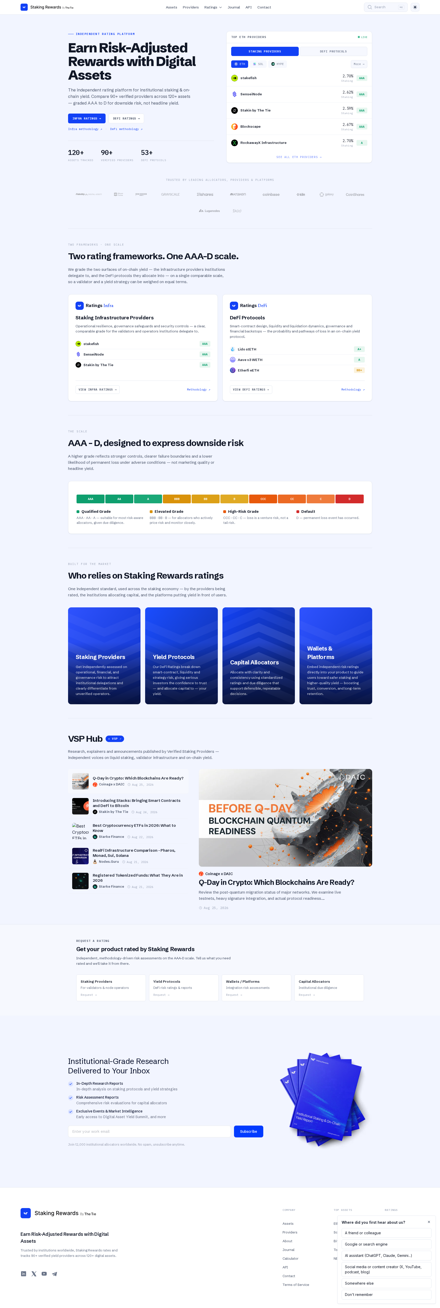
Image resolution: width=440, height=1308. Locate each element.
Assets (171, 7)
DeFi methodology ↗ (126, 129)
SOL (261, 64)
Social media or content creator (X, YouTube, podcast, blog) (383, 1269)
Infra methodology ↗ (85, 129)
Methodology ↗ (198, 389)
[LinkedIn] (24, 1274)
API (249, 7)
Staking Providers (265, 51)
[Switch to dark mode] (415, 7)
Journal (234, 7)
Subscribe (248, 1131)
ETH (242, 64)
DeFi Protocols (333, 51)
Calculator (290, 1258)
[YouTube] (44, 1274)
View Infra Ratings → (98, 389)
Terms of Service (296, 1285)
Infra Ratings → (86, 118)
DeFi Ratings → (126, 118)
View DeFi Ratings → (251, 389)
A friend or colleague (363, 1233)
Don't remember (359, 1294)
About (287, 1241)
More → (359, 64)
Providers (191, 7)
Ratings (210, 7)
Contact (264, 7)
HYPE (280, 64)
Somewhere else (359, 1283)
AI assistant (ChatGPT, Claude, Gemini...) (378, 1255)
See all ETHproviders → (299, 157)
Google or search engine (366, 1244)
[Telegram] (54, 1274)
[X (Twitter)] (34, 1274)
